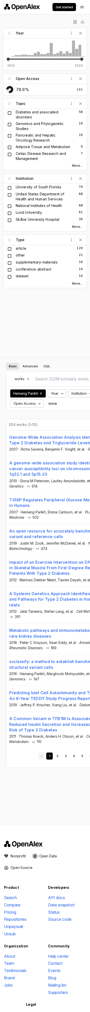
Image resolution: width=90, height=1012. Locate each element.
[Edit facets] (75, 21)
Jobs (8, 985)
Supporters (58, 992)
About (9, 956)
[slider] (8, 59)
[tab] (12, 366)
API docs (56, 897)
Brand (9, 977)
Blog (52, 977)
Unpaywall (13, 926)
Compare (12, 904)
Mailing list (57, 985)
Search (10, 897)
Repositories (15, 919)
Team (9, 963)
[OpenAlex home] (22, 7)
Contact (55, 963)
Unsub (10, 933)
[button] (41, 393)
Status (54, 912)
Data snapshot (61, 904)
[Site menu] (82, 7)
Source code (60, 919)
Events (54, 970)
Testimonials (15, 970)
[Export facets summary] (82, 21)
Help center (58, 956)
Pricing (10, 912)
